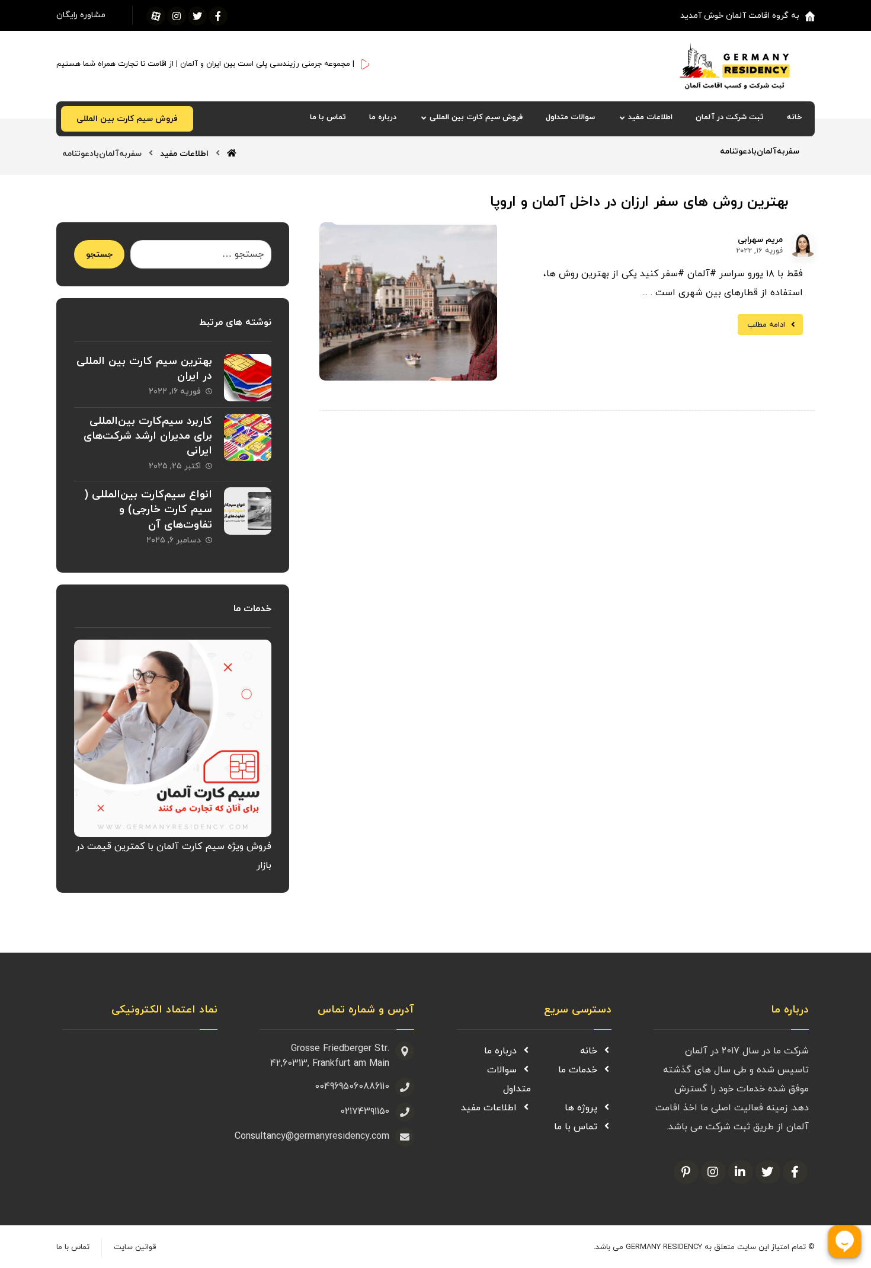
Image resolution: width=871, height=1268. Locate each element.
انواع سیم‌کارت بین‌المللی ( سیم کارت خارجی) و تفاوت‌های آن (148, 509)
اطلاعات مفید (489, 1107)
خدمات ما (577, 1070)
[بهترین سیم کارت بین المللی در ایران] (247, 377)
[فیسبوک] (218, 16)
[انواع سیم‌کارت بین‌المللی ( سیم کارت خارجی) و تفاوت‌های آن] (247, 511)
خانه (588, 1051)
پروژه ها (581, 1107)
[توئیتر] (197, 16)
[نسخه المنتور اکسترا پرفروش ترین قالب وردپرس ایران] (747, 66)
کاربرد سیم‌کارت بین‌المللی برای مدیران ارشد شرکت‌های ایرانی (148, 436)
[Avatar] (803, 245)
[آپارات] (155, 16)
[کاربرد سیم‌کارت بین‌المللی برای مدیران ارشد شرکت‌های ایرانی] (247, 437)
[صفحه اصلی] (231, 153)
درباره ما (500, 1051)
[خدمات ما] (172, 738)
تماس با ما (575, 1126)
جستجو (99, 254)
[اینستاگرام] (176, 16)
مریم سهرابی (760, 240)
